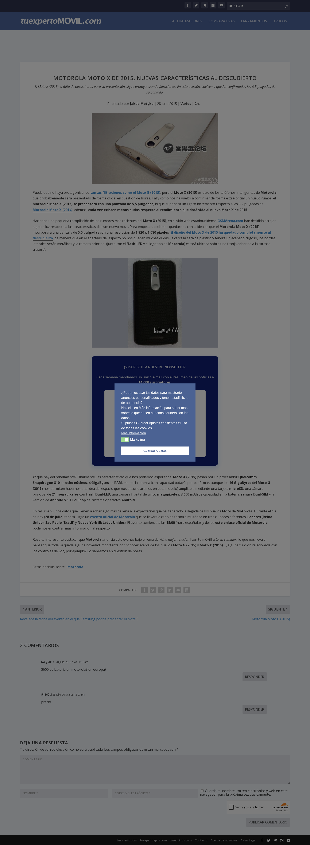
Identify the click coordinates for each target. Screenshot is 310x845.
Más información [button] (133, 433)
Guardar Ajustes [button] (155, 450)
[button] (125, 439)
